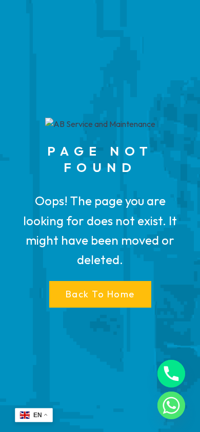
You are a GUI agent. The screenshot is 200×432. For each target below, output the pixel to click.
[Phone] (171, 373)
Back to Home (100, 294)
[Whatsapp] (171, 405)
